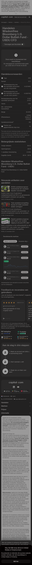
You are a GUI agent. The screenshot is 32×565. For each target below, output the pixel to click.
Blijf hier (16, 561)
